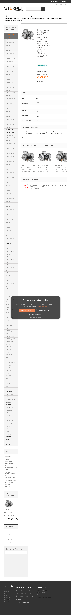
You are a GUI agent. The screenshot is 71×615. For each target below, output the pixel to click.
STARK (9, 542)
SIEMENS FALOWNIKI (9, 390)
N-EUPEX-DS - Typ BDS (10, 290)
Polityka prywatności (7, 596)
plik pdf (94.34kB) (48, 186)
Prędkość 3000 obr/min (10, 54)
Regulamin (7, 599)
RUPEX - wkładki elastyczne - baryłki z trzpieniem (10, 321)
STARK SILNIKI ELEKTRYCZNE (10, 131)
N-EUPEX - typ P (11, 265)
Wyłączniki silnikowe (9, 433)
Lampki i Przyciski (9, 414)
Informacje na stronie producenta (31, 137)
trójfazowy (8, 456)
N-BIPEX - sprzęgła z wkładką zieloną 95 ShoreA (10, 364)
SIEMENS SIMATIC (8, 438)
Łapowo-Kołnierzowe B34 (10, 216)
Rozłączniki (10, 421)
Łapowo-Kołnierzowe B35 (10, 105)
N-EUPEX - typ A (11, 251)
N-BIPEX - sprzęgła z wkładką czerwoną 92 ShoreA (10, 353)
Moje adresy (40, 595)
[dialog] (35, 307)
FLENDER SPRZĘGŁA (9, 245)
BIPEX (8, 328)
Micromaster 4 (11, 394)
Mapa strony (62, 4)
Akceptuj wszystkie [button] (26, 310)
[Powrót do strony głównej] (6, 16)
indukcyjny (8, 459)
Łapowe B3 (10, 40)
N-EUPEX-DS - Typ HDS (10, 295)
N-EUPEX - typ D (11, 259)
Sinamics (9, 397)
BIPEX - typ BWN (9, 332)
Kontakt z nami (54, 1)
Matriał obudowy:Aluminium (11, 466)
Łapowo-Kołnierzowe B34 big (10, 233)
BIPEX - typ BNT (11, 339)
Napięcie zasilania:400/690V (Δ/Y (10, 473)
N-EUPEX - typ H (11, 257)
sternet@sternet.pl (27, 602)
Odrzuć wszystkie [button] (44, 310)
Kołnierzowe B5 (11, 58)
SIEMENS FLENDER (12, 539)
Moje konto (41, 587)
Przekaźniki (10, 418)
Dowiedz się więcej (42, 306)
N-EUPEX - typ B (11, 254)
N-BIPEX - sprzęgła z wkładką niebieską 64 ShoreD (10, 374)
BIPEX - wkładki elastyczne (10, 343)
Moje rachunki (41, 592)
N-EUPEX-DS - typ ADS (10, 285)
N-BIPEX (9, 347)
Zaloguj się (63, 1)
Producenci (10, 527)
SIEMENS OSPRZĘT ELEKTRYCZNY (10, 404)
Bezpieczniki (10, 410)
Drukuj (41, 81)
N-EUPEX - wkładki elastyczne (9, 275)
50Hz (6, 469)
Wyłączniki (10, 429)
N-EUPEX (9, 249)
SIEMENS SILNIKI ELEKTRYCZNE (10, 36)
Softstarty (9, 423)
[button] (35, 315)
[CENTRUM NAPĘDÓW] (13, 9)
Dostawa (6, 591)
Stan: (38, 71)
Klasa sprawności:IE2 (10, 480)
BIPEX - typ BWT (11, 336)
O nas (5, 593)
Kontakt (56, 4)
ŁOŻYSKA (8, 386)
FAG (8, 531)
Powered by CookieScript (35, 317)
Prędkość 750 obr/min (10, 62)
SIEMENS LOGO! (10, 399)
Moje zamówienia (42, 590)
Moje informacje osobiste (44, 597)
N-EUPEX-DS (10, 280)
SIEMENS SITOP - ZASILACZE (10, 443)
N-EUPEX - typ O (10, 269)
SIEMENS (7, 487)
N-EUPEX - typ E (11, 262)
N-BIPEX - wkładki (9, 382)
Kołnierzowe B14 (10, 83)
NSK (8, 534)
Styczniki (9, 426)
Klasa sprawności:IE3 (10, 477)
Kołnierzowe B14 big (10, 184)
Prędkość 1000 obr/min (10, 44)
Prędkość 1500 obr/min (10, 49)
